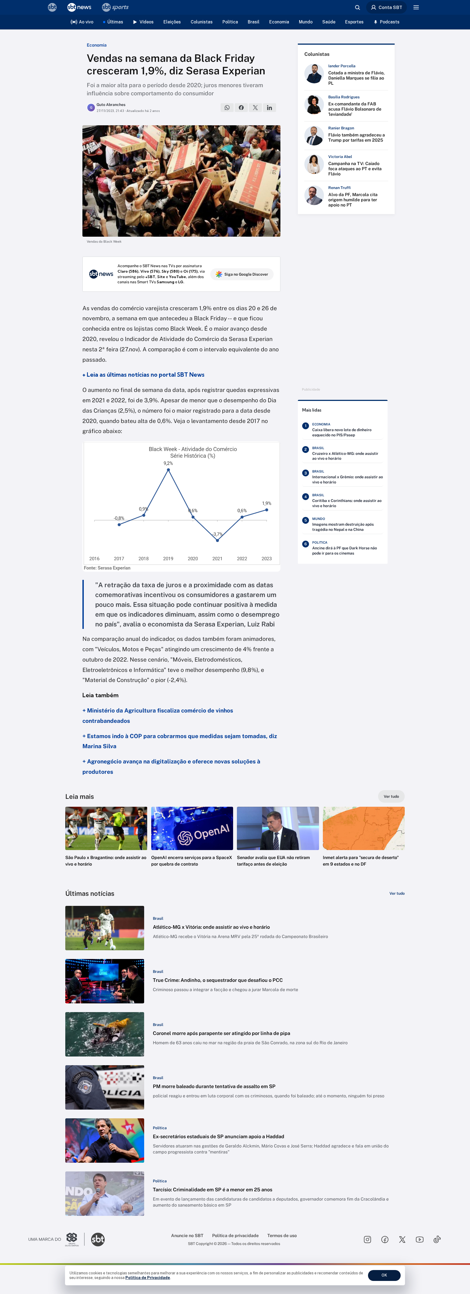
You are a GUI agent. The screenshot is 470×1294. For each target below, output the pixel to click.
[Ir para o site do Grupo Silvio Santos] (57, 1239)
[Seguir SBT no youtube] (419, 1239)
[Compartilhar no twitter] (255, 107)
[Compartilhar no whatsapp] (227, 107)
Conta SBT (390, 7)
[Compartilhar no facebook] (241, 107)
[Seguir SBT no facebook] (385, 1239)
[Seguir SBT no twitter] (402, 1239)
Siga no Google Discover (246, 274)
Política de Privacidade (147, 1277)
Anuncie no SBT (187, 1235)
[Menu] (416, 7)
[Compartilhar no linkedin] (269, 107)
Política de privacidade (235, 1235)
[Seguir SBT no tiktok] (437, 1239)
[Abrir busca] (357, 7)
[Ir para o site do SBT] (98, 1239)
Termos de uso (282, 1235)
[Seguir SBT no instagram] (367, 1239)
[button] (106, 845)
